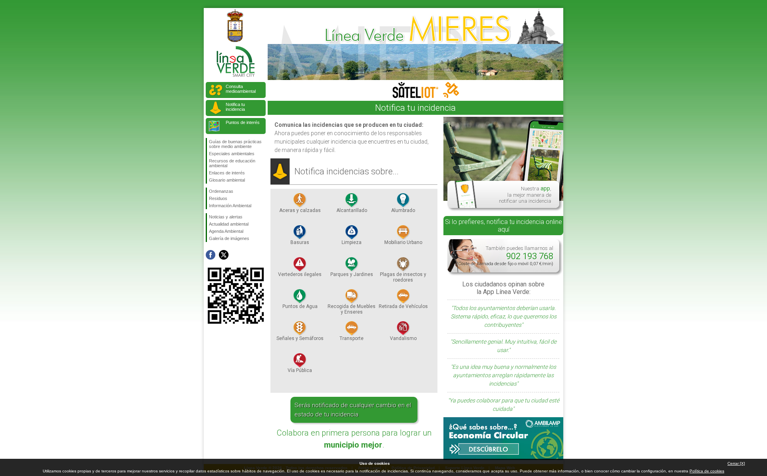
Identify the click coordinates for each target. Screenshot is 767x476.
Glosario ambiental (227, 180)
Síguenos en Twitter (224, 255)
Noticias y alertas (225, 216)
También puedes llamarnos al (505, 255)
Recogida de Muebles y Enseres (352, 309)
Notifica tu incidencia (235, 107)
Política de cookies (707, 471)
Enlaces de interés (227, 172)
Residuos (218, 198)
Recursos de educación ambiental (232, 163)
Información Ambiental (230, 205)
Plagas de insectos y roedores (403, 277)
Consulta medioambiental (241, 89)
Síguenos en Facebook (210, 255)
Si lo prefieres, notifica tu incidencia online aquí (503, 225)
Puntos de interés (243, 122)
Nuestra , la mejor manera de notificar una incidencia (525, 194)
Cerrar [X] (736, 463)
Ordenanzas (221, 191)
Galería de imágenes (229, 238)
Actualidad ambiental (228, 224)
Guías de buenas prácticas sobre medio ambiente (235, 144)
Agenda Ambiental (226, 231)
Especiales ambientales (231, 153)
